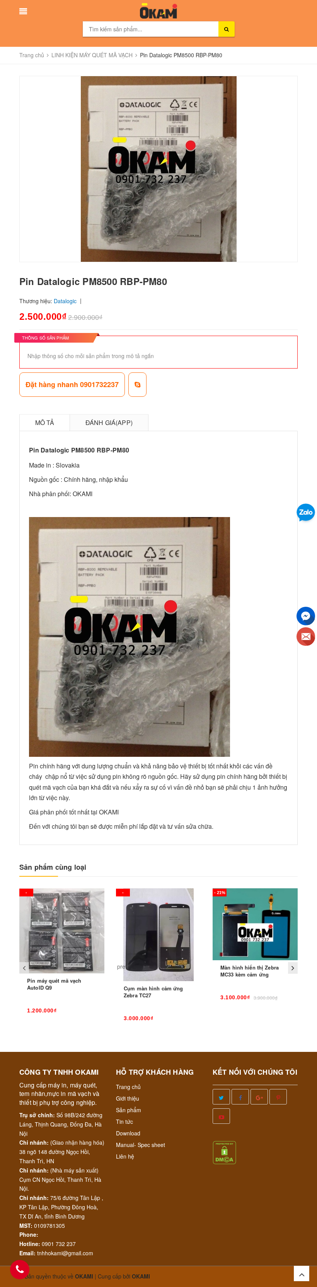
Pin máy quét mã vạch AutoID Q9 (54, 984)
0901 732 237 (59, 1244)
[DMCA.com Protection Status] (224, 1152)
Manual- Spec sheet (140, 1145)
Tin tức (124, 1121)
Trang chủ (128, 1087)
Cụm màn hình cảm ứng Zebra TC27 (153, 992)
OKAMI (141, 1276)
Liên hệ (125, 1156)
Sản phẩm (128, 1110)
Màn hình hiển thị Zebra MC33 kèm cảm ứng (249, 971)
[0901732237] (19, 1269)
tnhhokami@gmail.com (65, 1253)
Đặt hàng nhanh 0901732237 (72, 384)
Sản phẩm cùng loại (52, 867)
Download (128, 1133)
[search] (226, 29)
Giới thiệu (127, 1098)
